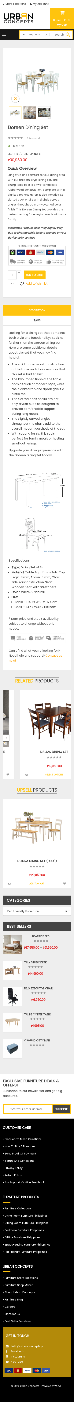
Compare (12, 283)
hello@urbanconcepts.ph (27, 1346)
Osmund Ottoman (37, 1040)
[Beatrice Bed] (12, 944)
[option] (37, 79)
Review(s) (33, 138)
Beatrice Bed (41, 936)
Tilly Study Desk (35, 962)
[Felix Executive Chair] (12, 996)
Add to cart (35, 275)
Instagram (18, 1356)
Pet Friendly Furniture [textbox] (36, 911)
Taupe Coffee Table (37, 1014)
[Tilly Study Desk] (12, 970)
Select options (37, 774)
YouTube (17, 1362)
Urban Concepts (29, 1386)
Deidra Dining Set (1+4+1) (37, 861)
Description (37, 310)
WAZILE (59, 1386)
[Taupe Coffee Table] (12, 1022)
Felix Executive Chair (38, 988)
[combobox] (37, 911)
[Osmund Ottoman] (12, 1048)
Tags (37, 320)
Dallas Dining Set (37, 752)
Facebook (17, 1351)
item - (62, 20)
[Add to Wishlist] (64, 774)
